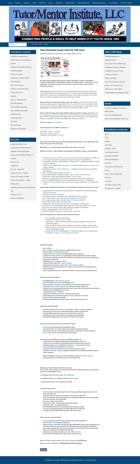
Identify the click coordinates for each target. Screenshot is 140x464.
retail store (66, 180)
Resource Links (15, 162)
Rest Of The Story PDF (66, 209)
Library (51, 3)
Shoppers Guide (47, 165)
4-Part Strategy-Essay (63, 169)
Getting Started (70, 3)
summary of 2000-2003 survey (77, 295)
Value (48, 225)
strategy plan (46, 259)
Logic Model (66, 218)
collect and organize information (54, 207)
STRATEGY (60, 401)
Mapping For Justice (110, 60)
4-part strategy (74, 378)
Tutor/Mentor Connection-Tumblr (114, 71)
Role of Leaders (47, 248)
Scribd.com (82, 440)
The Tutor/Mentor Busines (61, 357)
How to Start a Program (17, 85)
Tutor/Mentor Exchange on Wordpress (115, 67)
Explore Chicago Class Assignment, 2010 (70, 433)
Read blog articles (67, 397)
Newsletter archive (16, 114)
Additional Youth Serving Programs (20, 151)
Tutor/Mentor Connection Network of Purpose (55, 158)
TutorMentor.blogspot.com (112, 56)
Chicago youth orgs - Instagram (19, 173)
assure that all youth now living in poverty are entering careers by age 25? (77, 227)
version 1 (63, 263)
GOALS (53, 401)
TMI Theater (14, 121)
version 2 (69, 263)
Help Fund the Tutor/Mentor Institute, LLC (116, 118)
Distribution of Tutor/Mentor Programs (21, 67)
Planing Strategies (16, 81)
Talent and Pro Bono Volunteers (57, 315)
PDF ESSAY (60, 292)
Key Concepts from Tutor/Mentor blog (115, 63)
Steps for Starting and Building (51, 327)
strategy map (88, 169)
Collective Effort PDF (48, 254)
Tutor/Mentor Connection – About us (53, 350)
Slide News (42, 3)
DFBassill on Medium (111, 78)
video (59, 270)
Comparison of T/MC (48, 410)
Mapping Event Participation (18, 128)
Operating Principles (48, 329)
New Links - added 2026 (17, 169)
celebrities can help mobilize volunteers (69, 309)
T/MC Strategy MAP (84, 3)
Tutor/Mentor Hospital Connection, (52, 255)
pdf (79, 211)
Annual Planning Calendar (50, 331)
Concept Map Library (16, 118)
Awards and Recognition (17, 198)
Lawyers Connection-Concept (58, 261)
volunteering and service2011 (64, 313)
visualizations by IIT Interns (51, 382)
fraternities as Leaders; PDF (59, 265)
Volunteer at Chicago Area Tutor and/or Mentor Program (115, 109)
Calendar (18, 3)
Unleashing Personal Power (60, 252)
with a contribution (57, 122)
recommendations (60, 403)
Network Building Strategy (50, 347)
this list (84, 84)
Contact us (26, 3)
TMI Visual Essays (16, 125)
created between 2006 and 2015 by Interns (56, 107)
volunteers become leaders (53, 311)
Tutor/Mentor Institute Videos (113, 185)
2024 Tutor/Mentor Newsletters (19, 110)
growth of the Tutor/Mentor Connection (65, 395)
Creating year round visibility (74, 267)
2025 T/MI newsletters (17, 103)
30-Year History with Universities (114, 166)
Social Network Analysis (111, 152)
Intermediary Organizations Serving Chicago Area (23, 189)
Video (34, 3)
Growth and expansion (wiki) (51, 343)
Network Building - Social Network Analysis (117, 92)
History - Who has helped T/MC (113, 174)
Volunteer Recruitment (17, 92)
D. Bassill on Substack (111, 74)
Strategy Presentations (99, 3)
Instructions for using (49, 205)
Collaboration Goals (48, 286)
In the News (108, 181)
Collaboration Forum (16, 194)
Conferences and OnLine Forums (20, 89)
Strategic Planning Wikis (111, 156)
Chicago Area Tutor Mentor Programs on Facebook (22, 156)
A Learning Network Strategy (82, 345)
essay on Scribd (76, 176)
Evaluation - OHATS (110, 148)
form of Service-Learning (63, 280)
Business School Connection (51, 297)
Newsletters (59, 3)
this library (75, 84)
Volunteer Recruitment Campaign (75, 317)
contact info (51, 143)
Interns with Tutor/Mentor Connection (115, 82)
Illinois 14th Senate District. (64, 202)
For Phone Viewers (126, 3)
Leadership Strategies (17, 70)
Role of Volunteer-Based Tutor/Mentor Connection (56, 172)
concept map (52, 288)
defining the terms (74, 161)
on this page (80, 147)
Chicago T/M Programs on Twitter (20, 176)
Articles (45, 420)
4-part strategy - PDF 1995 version (64, 375)
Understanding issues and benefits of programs (21, 61)
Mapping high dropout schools (51, 203)
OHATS (72, 407)
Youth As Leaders (73, 265)
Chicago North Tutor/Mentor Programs (21, 147)
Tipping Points (50, 221)
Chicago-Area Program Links (18, 144)
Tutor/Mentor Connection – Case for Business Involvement (62, 233)
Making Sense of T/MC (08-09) (113, 89)
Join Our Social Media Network (113, 115)
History (107, 170)
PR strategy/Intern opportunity (61, 422)
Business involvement (17, 74)
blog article (73, 257)
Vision (106, 137)
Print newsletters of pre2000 (112, 188)
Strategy (107, 141)
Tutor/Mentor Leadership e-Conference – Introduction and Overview (61, 293)
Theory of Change (66, 220)
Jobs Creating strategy (58, 182)
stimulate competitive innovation (60, 349)
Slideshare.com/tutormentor (71, 443)
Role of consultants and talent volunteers (54, 250)
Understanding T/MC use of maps (77, 196)
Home (10, 3)
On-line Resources (51, 192)
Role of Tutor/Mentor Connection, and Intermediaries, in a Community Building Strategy (66, 284)
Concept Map (57, 405)
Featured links (14, 165)
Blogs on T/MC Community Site (113, 85)
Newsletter (13, 96)
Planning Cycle (47, 194)
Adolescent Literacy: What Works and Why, (55, 424)
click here (57, 131)
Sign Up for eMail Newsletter (18, 99)
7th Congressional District (78, 200)
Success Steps (47, 332)
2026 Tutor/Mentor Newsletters (19, 107)
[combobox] (18, 44)
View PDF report (54, 399)
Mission (107, 134)
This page (45, 408)
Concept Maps (113, 3)
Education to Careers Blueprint (51, 178)
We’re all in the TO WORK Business (80, 174)
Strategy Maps (15, 184)
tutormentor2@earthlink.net (65, 118)
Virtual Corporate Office (52, 231)
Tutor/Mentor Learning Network (19, 56)
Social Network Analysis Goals (78, 299)
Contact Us (108, 177)
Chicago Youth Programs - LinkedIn (20, 180)
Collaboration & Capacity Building (20, 78)
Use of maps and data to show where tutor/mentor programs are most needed (64, 198)
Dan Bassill (108, 163)
